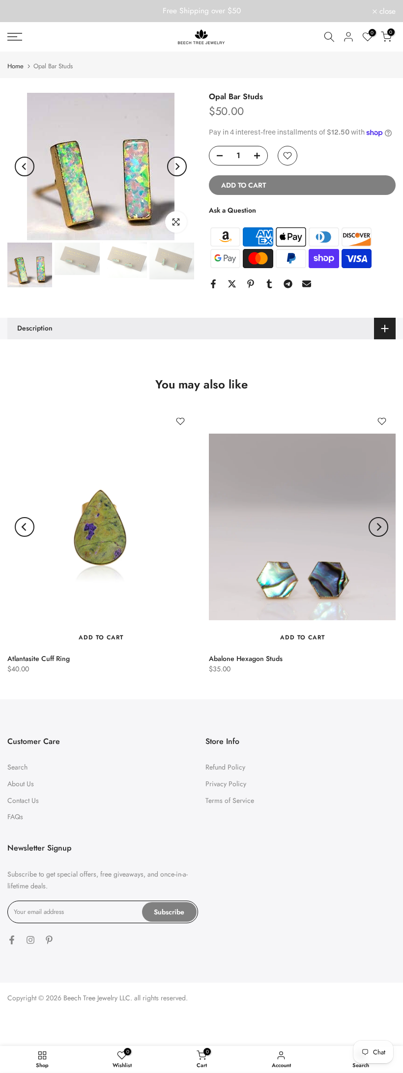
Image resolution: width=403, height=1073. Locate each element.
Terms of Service (229, 800)
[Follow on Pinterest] (49, 940)
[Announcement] (201, 10)
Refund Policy (225, 767)
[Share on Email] (306, 283)
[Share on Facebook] (213, 283)
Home (15, 66)
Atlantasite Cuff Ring (38, 658)
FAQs (15, 817)
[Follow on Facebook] (11, 940)
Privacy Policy (225, 784)
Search (17, 767)
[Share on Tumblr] (269, 283)
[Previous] (24, 166)
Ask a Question (232, 210)
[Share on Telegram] (288, 283)
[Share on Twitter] (232, 283)
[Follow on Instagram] (30, 940)
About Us (20, 784)
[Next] (177, 166)
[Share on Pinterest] (250, 283)
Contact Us (23, 800)
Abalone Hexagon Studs (246, 658)
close (21, 11)
